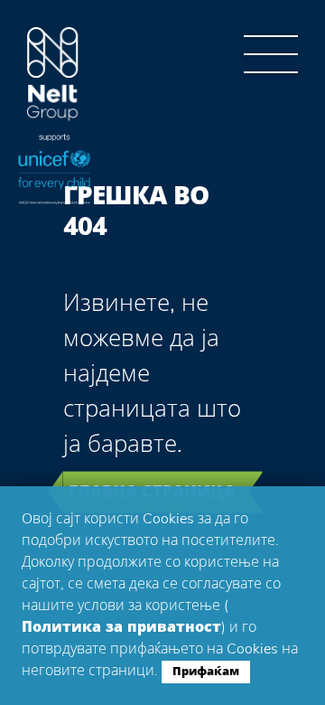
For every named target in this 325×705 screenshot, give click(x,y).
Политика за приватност (121, 627)
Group (53, 74)
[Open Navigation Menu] (271, 54)
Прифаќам (205, 671)
